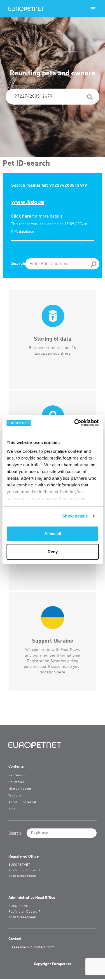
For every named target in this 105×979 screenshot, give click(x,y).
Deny (53, 551)
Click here (21, 216)
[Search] (90, 98)
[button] (93, 9)
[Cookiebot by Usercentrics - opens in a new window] (75, 422)
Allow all (52, 533)
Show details (75, 516)
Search (18, 264)
